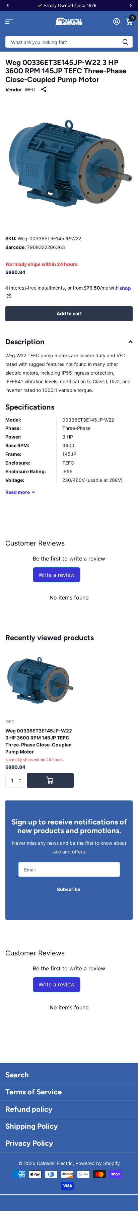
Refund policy (29, 1109)
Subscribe (69, 889)
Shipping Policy (31, 1126)
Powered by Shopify (97, 1163)
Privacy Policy (29, 1143)
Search (17, 1074)
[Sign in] (116, 21)
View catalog (9, 21)
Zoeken (125, 42)
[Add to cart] (50, 780)
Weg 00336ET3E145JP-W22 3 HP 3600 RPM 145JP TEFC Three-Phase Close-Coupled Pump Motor (38, 741)
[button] (21, 775)
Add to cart (69, 313)
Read (17, 492)
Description (25, 341)
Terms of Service (33, 1091)
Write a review (57, 575)
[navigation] (7, 5)
